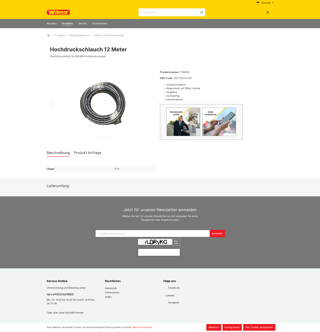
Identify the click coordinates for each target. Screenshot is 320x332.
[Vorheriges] (52, 103)
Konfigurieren (232, 327)
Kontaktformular (74, 312)
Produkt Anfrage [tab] (87, 153)
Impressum (111, 288)
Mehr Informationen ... (143, 327)
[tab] (58, 153)
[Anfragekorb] (272, 11)
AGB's (108, 297)
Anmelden (217, 233)
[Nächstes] (157, 103)
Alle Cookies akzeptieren (259, 327)
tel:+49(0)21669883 (60, 294)
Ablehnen (213, 327)
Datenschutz (112, 292)
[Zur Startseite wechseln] (58, 12)
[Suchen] (201, 12)
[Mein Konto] (268, 12)
